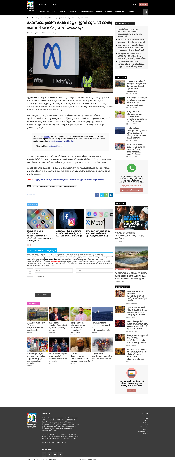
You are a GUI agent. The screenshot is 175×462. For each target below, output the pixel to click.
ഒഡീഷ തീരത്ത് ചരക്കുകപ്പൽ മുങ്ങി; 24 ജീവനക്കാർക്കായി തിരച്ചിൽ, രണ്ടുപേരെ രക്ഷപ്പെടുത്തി (136, 133)
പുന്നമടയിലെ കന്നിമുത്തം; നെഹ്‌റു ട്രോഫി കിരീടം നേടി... (102, 356)
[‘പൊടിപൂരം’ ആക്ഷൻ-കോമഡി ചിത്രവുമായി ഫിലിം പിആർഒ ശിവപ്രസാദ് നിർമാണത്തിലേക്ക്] (120, 351)
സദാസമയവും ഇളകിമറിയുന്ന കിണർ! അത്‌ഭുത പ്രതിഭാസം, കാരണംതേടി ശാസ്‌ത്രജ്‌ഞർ (131, 48)
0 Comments (31, 195)
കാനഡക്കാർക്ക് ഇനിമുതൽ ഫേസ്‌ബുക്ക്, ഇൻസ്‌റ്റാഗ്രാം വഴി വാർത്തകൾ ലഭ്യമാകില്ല (69, 233)
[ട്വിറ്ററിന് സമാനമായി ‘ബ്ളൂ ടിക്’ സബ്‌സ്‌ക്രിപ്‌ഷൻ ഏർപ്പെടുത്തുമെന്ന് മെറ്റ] (99, 219)
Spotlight (119, 229)
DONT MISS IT (121, 77)
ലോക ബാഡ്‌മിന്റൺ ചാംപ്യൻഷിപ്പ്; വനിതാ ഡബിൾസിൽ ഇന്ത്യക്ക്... (58, 357)
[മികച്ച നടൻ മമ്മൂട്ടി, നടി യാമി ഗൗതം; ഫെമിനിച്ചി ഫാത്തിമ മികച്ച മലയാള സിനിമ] (120, 337)
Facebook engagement (56, 186)
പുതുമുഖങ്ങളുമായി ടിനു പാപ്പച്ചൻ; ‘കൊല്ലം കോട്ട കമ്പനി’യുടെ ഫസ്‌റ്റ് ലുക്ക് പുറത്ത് (136, 311)
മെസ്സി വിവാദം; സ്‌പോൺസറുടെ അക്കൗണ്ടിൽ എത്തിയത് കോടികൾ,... (78, 327)
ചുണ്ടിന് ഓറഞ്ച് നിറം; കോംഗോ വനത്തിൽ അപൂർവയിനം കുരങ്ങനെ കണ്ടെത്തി (129, 33)
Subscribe (143, 4)
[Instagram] (131, 4)
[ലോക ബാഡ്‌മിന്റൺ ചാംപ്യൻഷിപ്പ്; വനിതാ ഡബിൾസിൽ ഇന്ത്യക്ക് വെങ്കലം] (59, 344)
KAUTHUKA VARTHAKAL (124, 23)
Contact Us (62, 442)
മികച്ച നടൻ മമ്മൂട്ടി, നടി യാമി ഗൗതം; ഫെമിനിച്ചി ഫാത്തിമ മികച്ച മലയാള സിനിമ (137, 339)
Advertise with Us (143, 431)
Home (42, 12)
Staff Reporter (50, 33)
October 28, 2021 (56, 146)
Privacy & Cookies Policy (48, 459)
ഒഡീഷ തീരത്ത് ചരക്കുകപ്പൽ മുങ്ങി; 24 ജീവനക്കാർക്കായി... (101, 326)
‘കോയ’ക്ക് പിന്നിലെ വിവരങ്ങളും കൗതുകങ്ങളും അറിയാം (130, 235)
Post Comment (43, 295)
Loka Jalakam (52, 332)
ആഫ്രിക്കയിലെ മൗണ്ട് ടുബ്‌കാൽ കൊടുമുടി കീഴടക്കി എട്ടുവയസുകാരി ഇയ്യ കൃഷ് (131, 64)
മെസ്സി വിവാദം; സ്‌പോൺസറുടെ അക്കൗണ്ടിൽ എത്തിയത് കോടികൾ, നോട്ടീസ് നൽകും (136, 116)
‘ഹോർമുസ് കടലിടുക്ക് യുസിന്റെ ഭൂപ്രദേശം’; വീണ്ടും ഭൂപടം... (58, 326)
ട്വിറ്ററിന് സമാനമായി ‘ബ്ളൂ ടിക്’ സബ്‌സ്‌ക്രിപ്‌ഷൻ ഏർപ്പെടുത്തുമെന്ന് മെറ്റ (98, 233)
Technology (120, 12)
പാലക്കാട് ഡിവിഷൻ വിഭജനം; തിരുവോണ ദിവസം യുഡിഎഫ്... (36, 326)
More (131, 12)
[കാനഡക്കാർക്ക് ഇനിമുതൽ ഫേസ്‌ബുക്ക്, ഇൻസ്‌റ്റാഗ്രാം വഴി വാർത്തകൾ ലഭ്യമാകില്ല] (70, 219)
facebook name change (70, 186)
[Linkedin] (133, 4)
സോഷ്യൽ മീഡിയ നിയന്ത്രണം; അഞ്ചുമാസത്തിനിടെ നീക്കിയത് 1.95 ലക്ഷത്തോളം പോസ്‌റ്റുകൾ (40, 236)
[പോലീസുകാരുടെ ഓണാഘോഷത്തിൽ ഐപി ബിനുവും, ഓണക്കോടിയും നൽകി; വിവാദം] (37, 344)
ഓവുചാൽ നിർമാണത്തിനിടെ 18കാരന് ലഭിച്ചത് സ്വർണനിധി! (131, 40)
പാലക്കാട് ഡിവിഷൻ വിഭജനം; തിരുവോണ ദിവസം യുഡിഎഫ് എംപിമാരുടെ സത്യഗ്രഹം (136, 86)
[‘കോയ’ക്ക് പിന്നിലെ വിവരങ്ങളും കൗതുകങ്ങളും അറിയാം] (131, 218)
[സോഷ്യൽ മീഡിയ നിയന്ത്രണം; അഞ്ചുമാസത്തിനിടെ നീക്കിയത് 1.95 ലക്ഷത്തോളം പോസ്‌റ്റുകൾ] (40, 219)
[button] (145, 12)
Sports (99, 12)
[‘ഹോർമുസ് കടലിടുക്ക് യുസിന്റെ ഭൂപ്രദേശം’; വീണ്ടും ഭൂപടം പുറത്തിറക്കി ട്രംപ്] (59, 314)
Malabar (51, 12)
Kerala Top (29, 332)
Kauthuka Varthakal (122, 269)
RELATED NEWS (32, 205)
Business (108, 12)
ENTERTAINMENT (122, 287)
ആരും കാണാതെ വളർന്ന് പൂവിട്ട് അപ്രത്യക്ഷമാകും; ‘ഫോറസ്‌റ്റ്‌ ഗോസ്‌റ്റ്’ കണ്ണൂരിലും (131, 56)
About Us (145, 429)
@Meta (47, 136)
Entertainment (87, 12)
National (73, 12)
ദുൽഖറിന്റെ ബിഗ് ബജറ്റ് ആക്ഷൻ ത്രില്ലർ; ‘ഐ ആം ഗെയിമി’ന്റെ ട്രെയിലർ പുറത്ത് (137, 325)
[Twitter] (135, 4)
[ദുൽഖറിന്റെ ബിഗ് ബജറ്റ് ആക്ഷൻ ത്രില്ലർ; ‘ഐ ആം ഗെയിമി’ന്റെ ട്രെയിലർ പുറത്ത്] (120, 323)
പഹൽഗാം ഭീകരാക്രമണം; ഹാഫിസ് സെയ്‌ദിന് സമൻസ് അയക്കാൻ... (80, 357)
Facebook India (44, 186)
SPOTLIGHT (120, 203)
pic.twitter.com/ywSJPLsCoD (61, 141)
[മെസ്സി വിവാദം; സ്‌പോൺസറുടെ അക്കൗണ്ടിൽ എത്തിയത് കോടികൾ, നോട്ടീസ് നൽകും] (80, 314)
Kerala (62, 12)
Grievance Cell (144, 427)
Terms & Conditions (33, 459)
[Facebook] (129, 4)
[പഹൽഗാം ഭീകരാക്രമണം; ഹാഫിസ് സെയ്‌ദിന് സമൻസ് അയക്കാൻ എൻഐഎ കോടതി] (80, 344)
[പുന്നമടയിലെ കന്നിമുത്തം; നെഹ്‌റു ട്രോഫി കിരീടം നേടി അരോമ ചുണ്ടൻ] (102, 344)
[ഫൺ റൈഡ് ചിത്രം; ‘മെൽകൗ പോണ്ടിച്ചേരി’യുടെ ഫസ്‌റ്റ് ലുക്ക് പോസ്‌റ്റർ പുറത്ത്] (120, 293)
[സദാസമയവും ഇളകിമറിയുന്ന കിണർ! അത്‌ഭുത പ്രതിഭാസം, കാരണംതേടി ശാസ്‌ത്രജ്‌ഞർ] (131, 258)
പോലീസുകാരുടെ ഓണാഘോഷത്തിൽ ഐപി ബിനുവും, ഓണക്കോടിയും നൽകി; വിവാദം (135, 149)
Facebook (35, 186)
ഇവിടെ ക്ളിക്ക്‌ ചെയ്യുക (131, 190)
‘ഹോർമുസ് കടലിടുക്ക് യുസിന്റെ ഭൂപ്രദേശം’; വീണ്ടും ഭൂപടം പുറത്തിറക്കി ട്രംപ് (136, 101)
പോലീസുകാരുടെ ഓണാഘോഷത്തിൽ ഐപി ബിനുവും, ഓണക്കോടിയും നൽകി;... (36, 358)
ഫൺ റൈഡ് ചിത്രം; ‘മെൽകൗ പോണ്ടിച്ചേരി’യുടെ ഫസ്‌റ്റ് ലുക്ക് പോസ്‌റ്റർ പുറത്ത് (136, 296)
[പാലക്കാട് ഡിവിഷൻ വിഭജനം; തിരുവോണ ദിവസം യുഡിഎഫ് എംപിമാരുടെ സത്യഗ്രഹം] (37, 314)
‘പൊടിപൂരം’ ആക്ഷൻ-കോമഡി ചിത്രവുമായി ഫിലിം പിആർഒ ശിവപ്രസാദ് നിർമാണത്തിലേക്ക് (136, 354)
